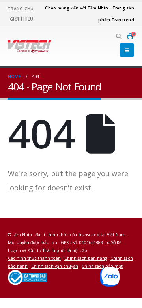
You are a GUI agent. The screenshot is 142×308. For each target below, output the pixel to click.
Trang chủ (21, 8)
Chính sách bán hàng (85, 258)
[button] (119, 36)
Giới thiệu (22, 19)
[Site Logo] (29, 45)
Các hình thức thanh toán (34, 258)
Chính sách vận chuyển (54, 266)
